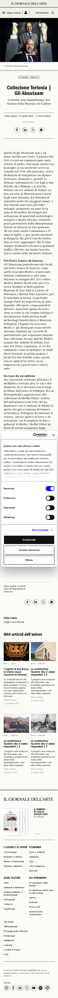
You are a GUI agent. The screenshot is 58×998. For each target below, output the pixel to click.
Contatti (8, 945)
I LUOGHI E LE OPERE (16, 847)
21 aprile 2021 (37, 772)
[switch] (50, 498)
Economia (23, 77)
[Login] (26, 13)
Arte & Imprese (37, 866)
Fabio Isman (10, 700)
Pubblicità (9, 940)
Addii (13, 664)
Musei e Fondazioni (14, 861)
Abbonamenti (41, 13)
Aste (31, 861)
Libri (6, 883)
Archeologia (10, 852)
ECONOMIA (35, 847)
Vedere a (8, 904)
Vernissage (9, 909)
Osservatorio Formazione (36, 913)
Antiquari (34, 857)
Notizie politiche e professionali (13, 893)
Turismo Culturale (13, 866)
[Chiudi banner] (53, 435)
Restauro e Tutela (13, 857)
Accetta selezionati (29, 550)
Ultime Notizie (14, 13)
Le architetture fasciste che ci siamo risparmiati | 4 (16, 744)
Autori (32, 898)
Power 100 (34, 907)
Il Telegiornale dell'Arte (16, 931)
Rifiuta (29, 560)
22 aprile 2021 (10, 772)
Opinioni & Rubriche (14, 887)
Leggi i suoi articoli (14, 622)
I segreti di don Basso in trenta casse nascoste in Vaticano (16, 672)
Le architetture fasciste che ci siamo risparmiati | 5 (43, 672)
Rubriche (41, 664)
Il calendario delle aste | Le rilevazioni (41, 891)
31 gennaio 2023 (11, 703)
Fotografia (9, 900)
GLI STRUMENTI (37, 878)
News (6, 664)
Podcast (33, 902)
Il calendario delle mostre (38, 884)
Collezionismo (28, 122)
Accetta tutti (29, 539)
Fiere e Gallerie (37, 852)
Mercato (35, 77)
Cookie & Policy (12, 950)
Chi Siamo (9, 922)
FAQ (6, 954)
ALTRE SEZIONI (12, 878)
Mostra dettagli (40, 530)
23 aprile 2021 (37, 701)
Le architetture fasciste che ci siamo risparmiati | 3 (43, 744)
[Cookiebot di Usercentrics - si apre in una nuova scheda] (35, 435)
